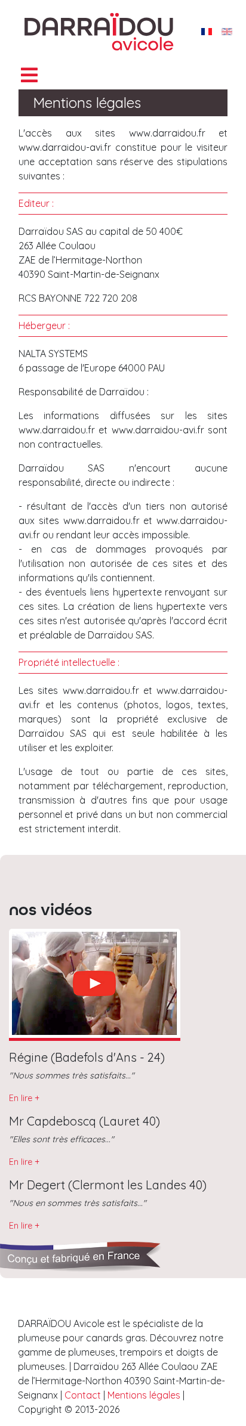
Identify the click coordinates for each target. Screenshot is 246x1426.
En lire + (24, 1098)
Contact (83, 1395)
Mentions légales (143, 1395)
